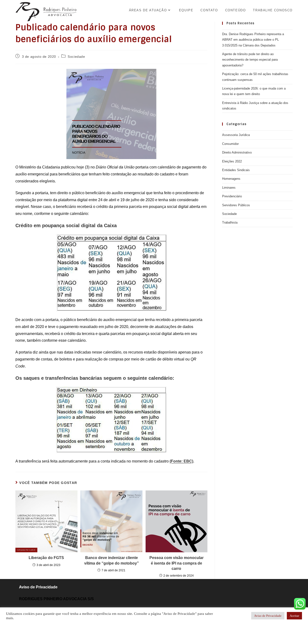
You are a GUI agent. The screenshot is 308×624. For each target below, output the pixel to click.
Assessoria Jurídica (236, 135)
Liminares (229, 187)
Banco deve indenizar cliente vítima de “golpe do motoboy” (111, 560)
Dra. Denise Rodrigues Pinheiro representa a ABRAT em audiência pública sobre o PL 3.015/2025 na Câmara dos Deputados (253, 39)
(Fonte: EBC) (181, 461)
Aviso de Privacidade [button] (268, 616)
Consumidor (230, 144)
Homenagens (231, 178)
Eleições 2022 (232, 161)
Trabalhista (229, 222)
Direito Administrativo (237, 152)
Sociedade (76, 56)
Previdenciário (232, 196)
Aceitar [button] (294, 616)
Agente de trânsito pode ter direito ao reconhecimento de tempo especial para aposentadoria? (250, 59)
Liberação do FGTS (46, 558)
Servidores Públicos (236, 205)
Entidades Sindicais (236, 170)
